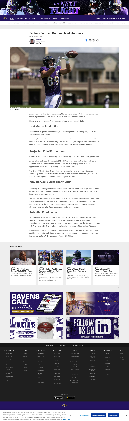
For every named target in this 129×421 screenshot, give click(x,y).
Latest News (41, 353)
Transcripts (40, 385)
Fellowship (8, 361)
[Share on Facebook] (86, 41)
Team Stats (25, 359)
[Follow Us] (92, 328)
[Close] (126, 415)
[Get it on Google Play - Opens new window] (70, 398)
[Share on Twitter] (90, 41)
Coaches (25, 361)
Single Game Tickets (75, 361)
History (25, 367)
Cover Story (41, 361)
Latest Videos (57, 353)
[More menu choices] (71, 18)
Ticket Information (75, 353)
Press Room (41, 387)
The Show (57, 366)
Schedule (93, 353)
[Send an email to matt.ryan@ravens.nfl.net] (40, 43)
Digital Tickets (75, 374)
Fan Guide (92, 373)
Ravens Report (57, 369)
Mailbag (41, 364)
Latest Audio (57, 356)
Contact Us (9, 353)
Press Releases (40, 382)
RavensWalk (93, 379)
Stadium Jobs (9, 364)
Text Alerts (74, 377)
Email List (107, 357)
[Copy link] (97, 40)
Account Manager (75, 356)
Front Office (25, 364)
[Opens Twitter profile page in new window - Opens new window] (37, 43)
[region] (64, 415)
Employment (9, 356)
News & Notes (40, 370)
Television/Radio (57, 383)
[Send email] (93, 41)
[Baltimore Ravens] (64, 406)
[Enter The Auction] (36, 328)
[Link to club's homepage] (5, 18)
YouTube (108, 374)
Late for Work (41, 359)
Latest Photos (40, 356)
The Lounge (57, 376)
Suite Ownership (75, 369)
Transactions (25, 356)
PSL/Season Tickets (75, 359)
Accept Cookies (113, 415)
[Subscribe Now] (36, 303)
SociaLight (40, 367)
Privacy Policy (66, 419)
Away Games (75, 372)
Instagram (107, 369)
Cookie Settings (84, 415)
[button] (62, 287)
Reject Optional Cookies (98, 415)
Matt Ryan (38, 39)
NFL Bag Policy (92, 376)
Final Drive (57, 363)
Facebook (107, 363)
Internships (9, 359)
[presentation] (118, 287)
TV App (107, 360)
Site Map (9, 380)
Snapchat (107, 372)
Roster (25, 353)
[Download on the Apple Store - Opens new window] (58, 397)
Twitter (107, 366)
